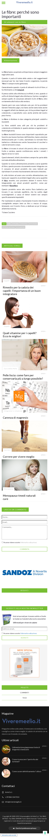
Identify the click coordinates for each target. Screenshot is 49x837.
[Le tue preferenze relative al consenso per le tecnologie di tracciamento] (45, 833)
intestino (24, 224)
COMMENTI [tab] (24, 693)
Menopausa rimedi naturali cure (19, 497)
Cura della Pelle (10, 368)
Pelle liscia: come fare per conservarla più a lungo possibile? (23, 377)
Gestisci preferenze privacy (26, 828)
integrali (15, 224)
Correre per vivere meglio (18, 456)
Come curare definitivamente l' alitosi (26, 771)
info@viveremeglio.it (13, 802)
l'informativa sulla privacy (28, 542)
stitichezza (33, 224)
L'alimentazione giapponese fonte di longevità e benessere (26, 748)
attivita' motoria (8, 227)
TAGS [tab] (24, 698)
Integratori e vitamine (13, 411)
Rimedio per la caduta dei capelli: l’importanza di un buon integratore (22, 291)
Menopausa (8, 489)
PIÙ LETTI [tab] (24, 687)
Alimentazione (10, 60)
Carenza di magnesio (15, 417)
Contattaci (8, 786)
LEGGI (43, 285)
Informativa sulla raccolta (9, 835)
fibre (9, 224)
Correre (7, 450)
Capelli (7, 281)
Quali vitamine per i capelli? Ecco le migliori (19, 334)
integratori (20, 227)
